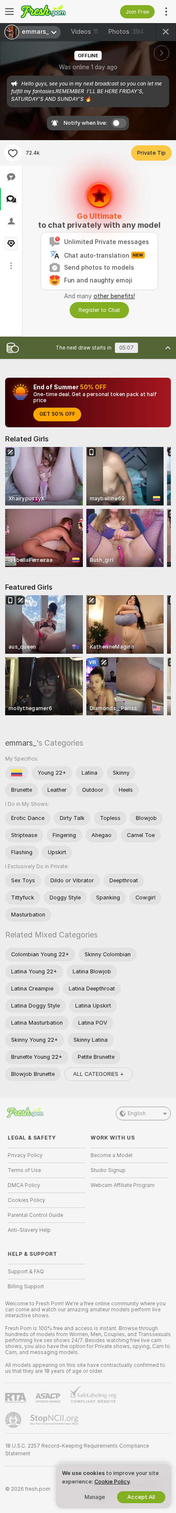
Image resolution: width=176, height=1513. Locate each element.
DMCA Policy (24, 1185)
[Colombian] (16, 773)
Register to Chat (99, 310)
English (137, 1113)
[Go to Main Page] (53, 12)
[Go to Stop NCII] (55, 1420)
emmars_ (20, 742)
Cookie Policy (111, 1481)
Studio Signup (108, 1170)
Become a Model (111, 1155)
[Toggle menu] (9, 11)
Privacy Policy (25, 1155)
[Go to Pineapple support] (14, 1420)
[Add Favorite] (12, 153)
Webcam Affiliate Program (123, 1185)
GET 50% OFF (57, 414)
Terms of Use (24, 1170)
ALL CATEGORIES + (98, 1074)
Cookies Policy (26, 1200)
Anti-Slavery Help (29, 1230)
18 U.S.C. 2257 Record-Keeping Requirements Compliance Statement (77, 1450)
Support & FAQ (26, 1272)
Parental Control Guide (35, 1215)
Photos (126, 31)
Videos (84, 31)
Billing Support (26, 1287)
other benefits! (114, 296)
